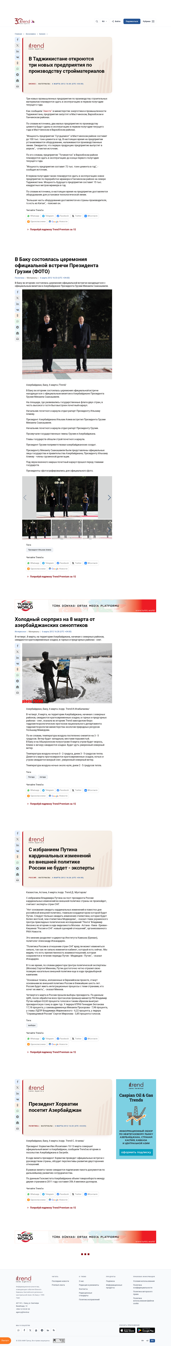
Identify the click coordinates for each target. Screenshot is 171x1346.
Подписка (110, 1281)
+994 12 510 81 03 (23, 1309)
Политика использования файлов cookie (143, 1300)
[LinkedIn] (47, 1330)
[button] (17, 39)
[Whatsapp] (18, 1330)
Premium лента (58, 1285)
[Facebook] (24, 1330)
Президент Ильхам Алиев (39, 550)
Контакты (83, 1289)
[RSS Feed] (53, 1330)
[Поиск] (97, 21)
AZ (147, 1341)
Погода (31, 777)
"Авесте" (47, 111)
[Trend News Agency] (23, 1279)
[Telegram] (42, 1330)
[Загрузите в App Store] (127, 1330)
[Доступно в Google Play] (146, 1330)
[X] (30, 1330)
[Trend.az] (25, 21)
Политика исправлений (89, 1299)
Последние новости (60, 1281)
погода (43, 777)
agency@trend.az (22, 1312)
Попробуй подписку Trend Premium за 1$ (53, 229)
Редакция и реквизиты (89, 1285)
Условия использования (144, 1281)
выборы (31, 1025)
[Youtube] (36, 1330)
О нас (81, 1281)
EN (142, 1341)
